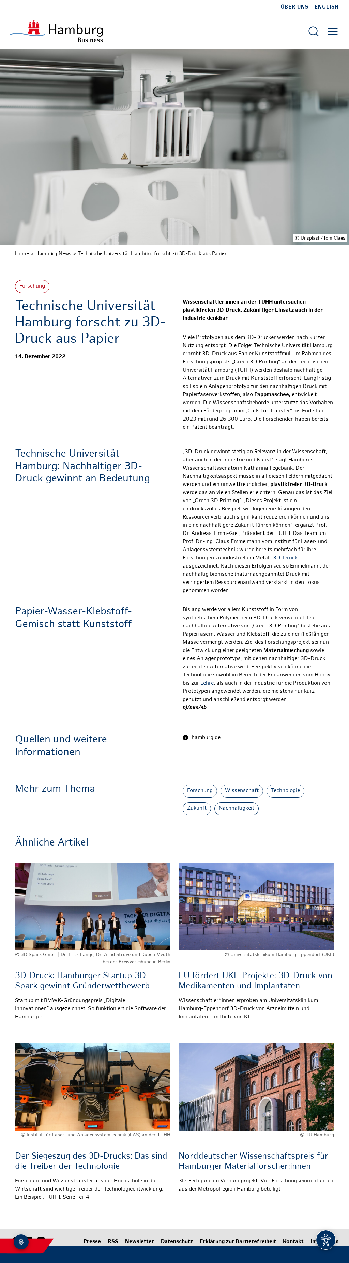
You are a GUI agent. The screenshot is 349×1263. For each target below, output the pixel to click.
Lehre (207, 683)
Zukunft (197, 808)
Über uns (294, 7)
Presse (92, 1241)
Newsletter (139, 1241)
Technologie (285, 790)
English (327, 7)
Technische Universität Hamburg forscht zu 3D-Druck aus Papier (152, 253)
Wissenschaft (242, 790)
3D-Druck (285, 558)
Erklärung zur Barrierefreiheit (238, 1241)
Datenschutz (177, 1241)
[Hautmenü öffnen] (333, 31)
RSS (113, 1241)
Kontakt (293, 1241)
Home (22, 253)
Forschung (32, 286)
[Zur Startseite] (56, 31)
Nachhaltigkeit (236, 808)
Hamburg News (53, 253)
